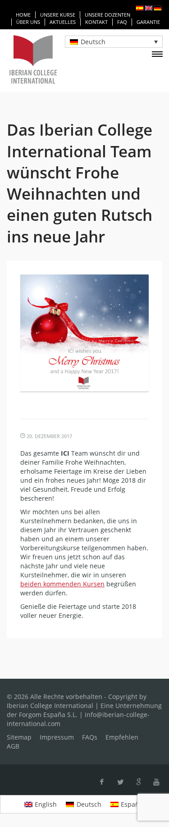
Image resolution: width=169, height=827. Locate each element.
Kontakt (96, 21)
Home (23, 14)
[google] (138, 782)
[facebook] (102, 782)
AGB (13, 746)
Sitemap (19, 737)
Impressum (57, 737)
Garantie (148, 21)
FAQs (89, 737)
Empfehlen (121, 737)
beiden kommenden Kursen (62, 584)
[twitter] (120, 782)
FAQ (122, 21)
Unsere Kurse (57, 14)
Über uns (28, 21)
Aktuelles (63, 21)
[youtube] (156, 782)
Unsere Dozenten (107, 14)
